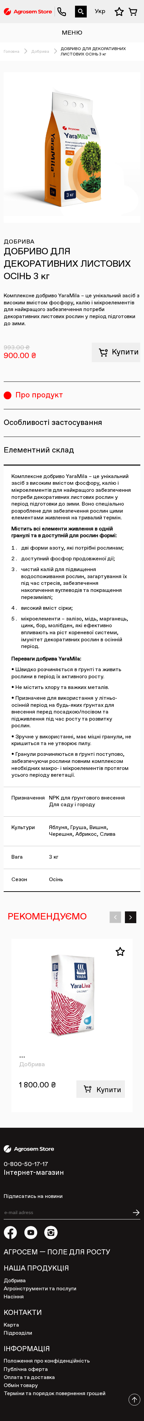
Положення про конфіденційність (47, 1361)
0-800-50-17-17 (26, 1164)
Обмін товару (21, 1385)
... (22, 1055)
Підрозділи (18, 1333)
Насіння (14, 1297)
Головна (11, 52)
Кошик (134, 11)
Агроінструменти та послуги (40, 1289)
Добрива (40, 52)
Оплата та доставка (29, 1377)
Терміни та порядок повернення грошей (54, 1393)
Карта (11, 1325)
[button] (115, 917)
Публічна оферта (26, 1369)
